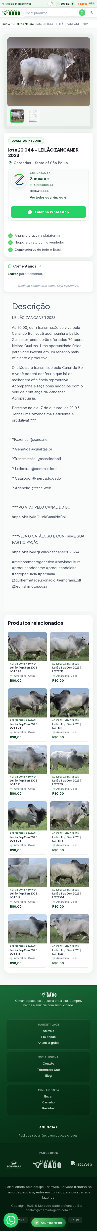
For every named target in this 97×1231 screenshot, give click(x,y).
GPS (91, 3)
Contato (48, 1063)
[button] (10, 1220)
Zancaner (39, 178)
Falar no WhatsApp (52, 212)
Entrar (13, 274)
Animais (48, 1031)
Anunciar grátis (48, 1043)
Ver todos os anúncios (48, 197)
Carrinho (48, 1102)
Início (6, 24)
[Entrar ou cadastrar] (91, 12)
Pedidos (48, 1108)
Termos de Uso (48, 1070)
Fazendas (48, 1037)
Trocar (51, 2)
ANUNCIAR (48, 1127)
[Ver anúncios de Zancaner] (19, 180)
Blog (48, 1075)
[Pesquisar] (82, 12)
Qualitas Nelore (23, 24)
